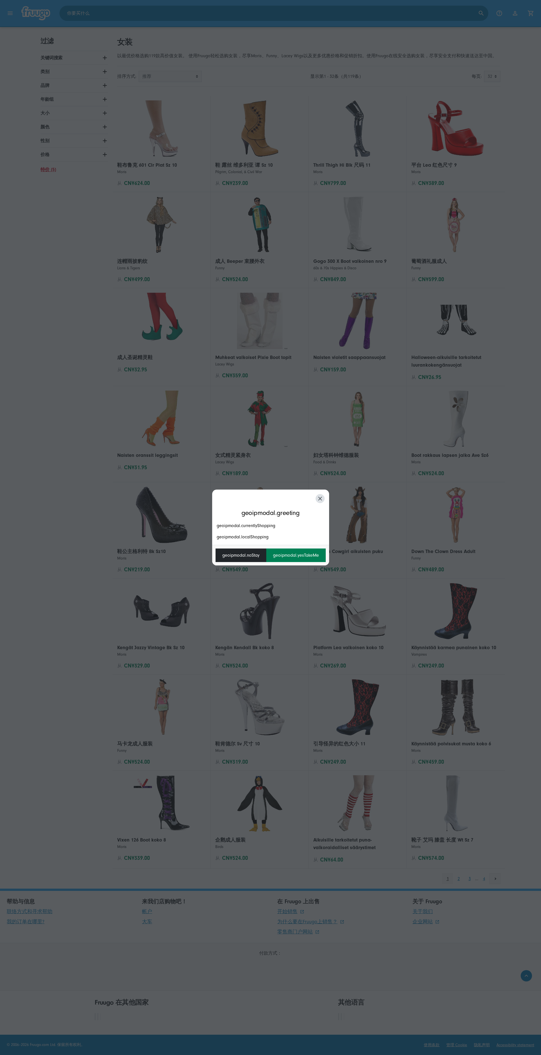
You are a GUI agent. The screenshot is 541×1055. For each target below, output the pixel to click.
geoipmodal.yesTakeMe (296, 555)
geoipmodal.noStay (241, 555)
